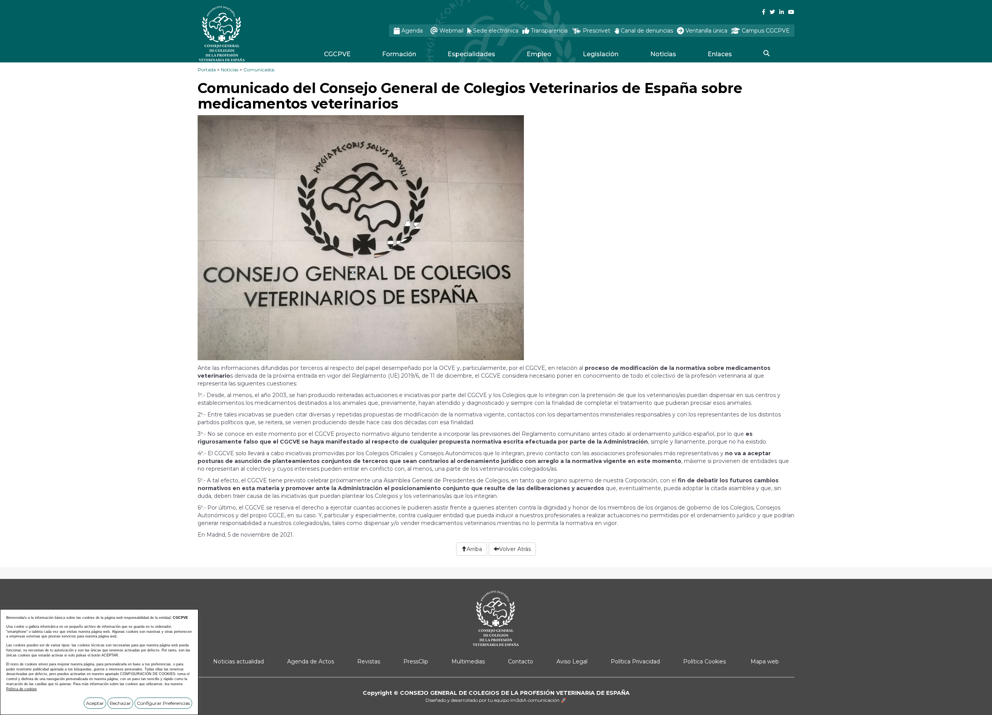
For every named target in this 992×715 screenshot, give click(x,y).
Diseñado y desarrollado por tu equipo (496, 700)
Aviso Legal (571, 661)
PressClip (415, 661)
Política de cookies (21, 689)
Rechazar (120, 703)
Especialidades (471, 54)
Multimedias (468, 661)
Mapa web (765, 661)
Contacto (520, 661)
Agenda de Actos (310, 661)
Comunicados (258, 70)
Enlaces (720, 54)
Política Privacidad (635, 661)
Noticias (663, 54)
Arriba (474, 549)
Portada (207, 70)
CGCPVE (337, 54)
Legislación (600, 54)
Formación (399, 54)
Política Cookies (704, 661)
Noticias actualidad (238, 661)
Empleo (539, 54)
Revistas (368, 661)
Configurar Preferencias (163, 703)
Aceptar (95, 703)
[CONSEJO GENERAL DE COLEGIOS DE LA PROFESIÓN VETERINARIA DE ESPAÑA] (243, 33)
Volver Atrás (515, 549)
